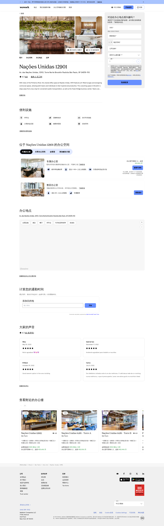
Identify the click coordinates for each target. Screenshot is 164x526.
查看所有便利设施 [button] (26, 131)
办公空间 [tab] (29, 58)
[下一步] (22, 2)
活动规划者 (45, 485)
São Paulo (38, 465)
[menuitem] (35, 7)
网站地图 (141, 512)
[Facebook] (124, 474)
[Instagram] (130, 474)
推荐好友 (44, 483)
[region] (82, 244)
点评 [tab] (47, 58)
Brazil (31, 465)
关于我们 (23, 480)
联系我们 (65, 477)
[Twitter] (137, 474)
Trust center (24, 494)
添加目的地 (28, 301)
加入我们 (23, 485)
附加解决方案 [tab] (65, 152)
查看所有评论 (23, 386)
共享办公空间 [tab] (40, 152)
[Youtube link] (117, 474)
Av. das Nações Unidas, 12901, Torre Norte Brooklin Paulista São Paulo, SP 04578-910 (47, 216)
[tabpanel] (60, 35)
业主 (42, 480)
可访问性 (132, 512)
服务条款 (129, 75)
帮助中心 (65, 483)
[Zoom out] (142, 227)
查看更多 (22, 95)
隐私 (117, 72)
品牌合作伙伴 (45, 488)
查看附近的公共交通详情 (27, 276)
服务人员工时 (36, 77)
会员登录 (65, 480)
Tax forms (65, 485)
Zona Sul (45, 465)
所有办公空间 (24, 505)
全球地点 (23, 477)
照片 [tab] (20, 58)
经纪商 (43, 477)
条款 (137, 70)
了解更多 (99, 2)
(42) (26, 77)
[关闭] (143, 2)
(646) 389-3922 (25, 509)
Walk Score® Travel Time (92, 314)
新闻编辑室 (24, 488)
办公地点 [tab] (39, 58)
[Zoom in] (142, 222)
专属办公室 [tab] (26, 152)
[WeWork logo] (24, 7)
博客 (21, 491)
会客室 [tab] (52, 152)
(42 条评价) (29, 333)
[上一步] (20, 2)
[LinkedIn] (143, 474)
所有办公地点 (23, 465)
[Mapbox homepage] (24, 269)
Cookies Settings (121, 512)
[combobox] (110, 42)
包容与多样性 (24, 483)
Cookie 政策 (109, 512)
